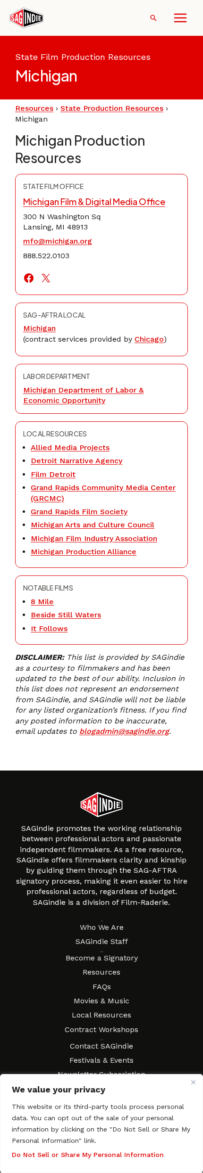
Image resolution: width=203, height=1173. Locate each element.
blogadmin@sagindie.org (124, 731)
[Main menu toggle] (180, 18)
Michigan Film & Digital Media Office (94, 201)
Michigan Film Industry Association (94, 538)
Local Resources (101, 1014)
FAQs (102, 986)
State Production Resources (111, 108)
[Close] (193, 1082)
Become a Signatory (102, 957)
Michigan (39, 328)
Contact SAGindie (101, 1046)
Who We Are (102, 927)
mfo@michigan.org (57, 241)
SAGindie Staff (102, 941)
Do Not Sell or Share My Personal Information (88, 1154)
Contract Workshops (101, 1029)
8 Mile (42, 601)
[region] (101, 1123)
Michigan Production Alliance (83, 551)
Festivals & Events (101, 1060)
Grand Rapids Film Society (79, 511)
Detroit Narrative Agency (76, 460)
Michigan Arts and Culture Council (92, 524)
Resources (34, 108)
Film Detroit (53, 474)
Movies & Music (101, 1000)
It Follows (49, 628)
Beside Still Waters (66, 614)
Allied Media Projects (70, 447)
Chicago (149, 339)
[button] (153, 18)
